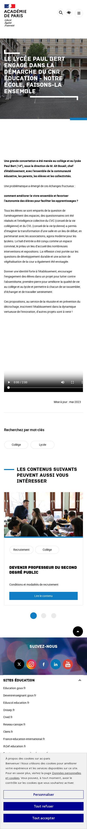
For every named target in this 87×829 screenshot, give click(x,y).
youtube (68, 664)
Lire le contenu (43, 596)
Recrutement (21, 550)
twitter (19, 664)
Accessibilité (68, 12)
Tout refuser (43, 806)
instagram (31, 664)
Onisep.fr (9, 710)
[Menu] (79, 13)
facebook (43, 664)
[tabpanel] (43, 548)
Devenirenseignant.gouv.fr (19, 695)
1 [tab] (33, 615)
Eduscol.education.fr (16, 703)
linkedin (56, 664)
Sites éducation (19, 680)
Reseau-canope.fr (14, 724)
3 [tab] (53, 615)
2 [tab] (43, 615)
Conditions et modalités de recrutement (33, 584)
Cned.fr (8, 717)
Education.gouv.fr (14, 688)
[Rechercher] (60, 13)
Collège (16, 445)
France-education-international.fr (24, 739)
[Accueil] (15, 15)
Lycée (42, 445)
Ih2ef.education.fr (14, 746)
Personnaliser (43, 794)
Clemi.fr (8, 732)
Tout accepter (43, 818)
